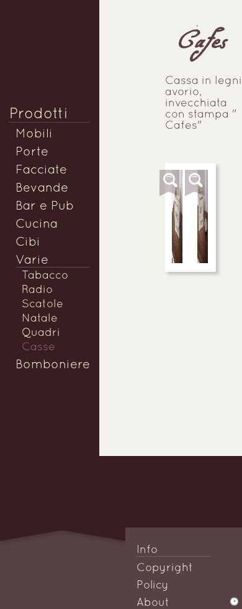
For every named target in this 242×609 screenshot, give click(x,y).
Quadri (41, 333)
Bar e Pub (45, 206)
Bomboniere (53, 365)
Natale (40, 319)
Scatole (42, 304)
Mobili (34, 134)
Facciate (41, 170)
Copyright (165, 568)
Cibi (28, 242)
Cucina (37, 224)
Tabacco (45, 276)
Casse (38, 347)
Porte (32, 152)
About (153, 603)
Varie (32, 260)
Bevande (42, 188)
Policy (153, 585)
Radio (37, 290)
